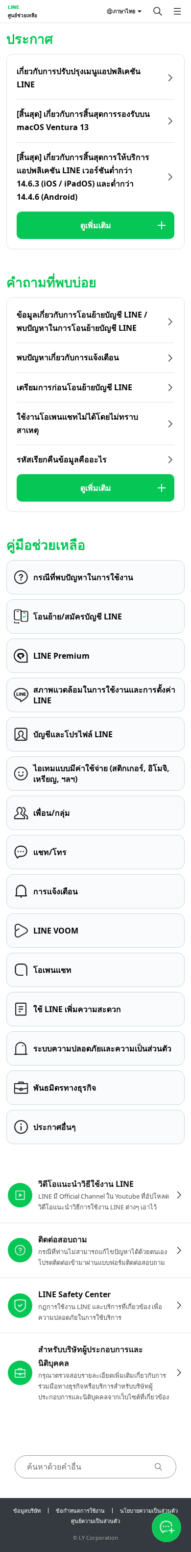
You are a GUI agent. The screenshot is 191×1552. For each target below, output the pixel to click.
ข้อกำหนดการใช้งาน (80, 1510)
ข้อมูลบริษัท (27, 1510)
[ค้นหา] (157, 11)
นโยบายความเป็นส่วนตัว (149, 1510)
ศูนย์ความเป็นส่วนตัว (95, 1521)
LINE (13, 6)
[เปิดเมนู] (177, 11)
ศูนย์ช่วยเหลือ (22, 15)
